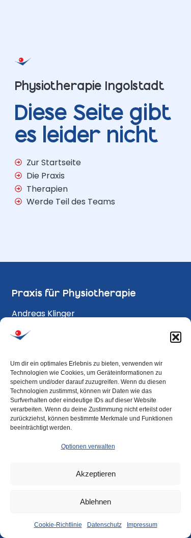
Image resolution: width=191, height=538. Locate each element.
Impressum (142, 524)
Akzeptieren (96, 473)
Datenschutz (104, 524)
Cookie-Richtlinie (58, 524)
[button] (176, 337)
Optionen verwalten (88, 446)
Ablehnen (95, 501)
